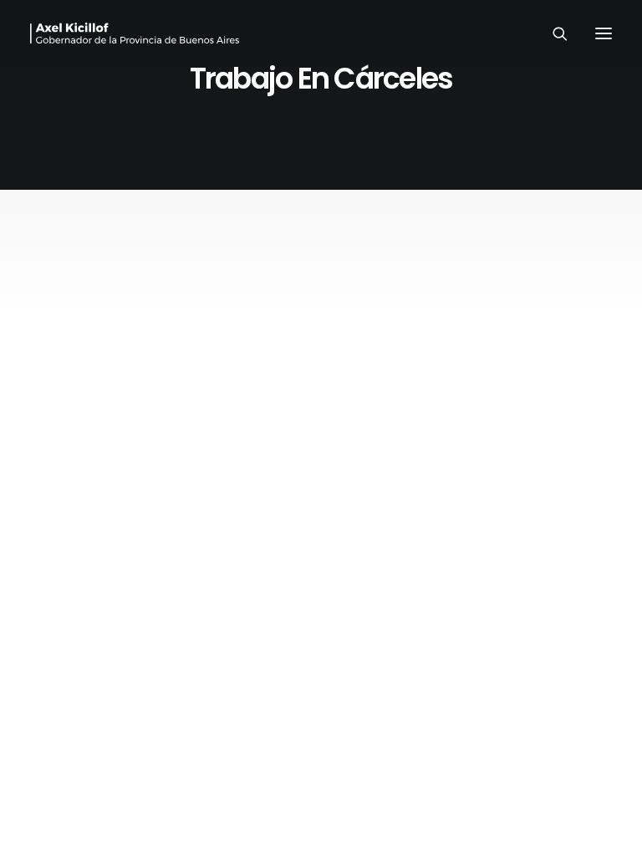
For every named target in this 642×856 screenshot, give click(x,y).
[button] (603, 33)
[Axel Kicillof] (134, 33)
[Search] (553, 33)
